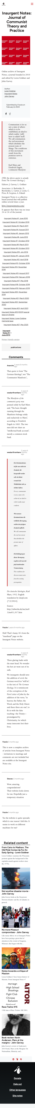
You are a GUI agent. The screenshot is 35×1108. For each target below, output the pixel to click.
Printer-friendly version (11, 340)
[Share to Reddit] (9, 113)
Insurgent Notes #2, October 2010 (16, 222)
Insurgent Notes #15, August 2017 (16, 273)
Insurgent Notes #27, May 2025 (16, 325)
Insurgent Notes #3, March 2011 (16, 226)
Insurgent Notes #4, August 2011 (16, 230)
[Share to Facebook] (6, 113)
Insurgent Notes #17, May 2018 (16, 281)
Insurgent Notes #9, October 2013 (16, 248)
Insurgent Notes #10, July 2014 (16, 252)
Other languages (17, 1090)
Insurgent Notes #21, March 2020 (16, 298)
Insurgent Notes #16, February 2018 (16, 277)
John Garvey (9, 96)
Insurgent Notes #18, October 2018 (16, 284)
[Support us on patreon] (17, 1059)
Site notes (17, 1095)
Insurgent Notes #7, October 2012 (16, 241)
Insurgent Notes (10, 94)
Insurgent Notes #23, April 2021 (16, 308)
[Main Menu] (32, 4)
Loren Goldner (10, 91)
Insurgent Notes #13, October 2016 (16, 263)
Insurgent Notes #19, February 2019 (16, 288)
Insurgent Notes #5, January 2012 (16, 233)
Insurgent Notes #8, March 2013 (16, 245)
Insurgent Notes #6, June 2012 (16, 237)
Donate (17, 1078)
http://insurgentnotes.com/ (13, 206)
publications (16, 347)
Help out (17, 1084)
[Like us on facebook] (13, 1059)
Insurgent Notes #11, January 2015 (16, 256)
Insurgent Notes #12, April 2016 (16, 260)
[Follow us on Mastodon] (21, 1059)
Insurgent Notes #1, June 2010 (16, 218)
